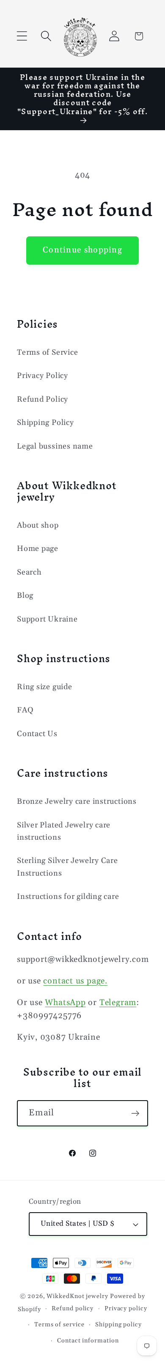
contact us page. (75, 981)
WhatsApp (65, 1002)
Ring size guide (44, 687)
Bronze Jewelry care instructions (77, 801)
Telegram (117, 1002)
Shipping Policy (45, 422)
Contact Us (37, 734)
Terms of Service (47, 352)
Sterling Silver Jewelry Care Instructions (67, 867)
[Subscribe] (135, 1113)
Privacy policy (125, 1308)
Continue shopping (82, 250)
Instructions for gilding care (68, 896)
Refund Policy (42, 399)
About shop (38, 525)
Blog (25, 595)
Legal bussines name (55, 446)
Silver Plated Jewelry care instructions (63, 831)
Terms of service (59, 1324)
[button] (22, 36)
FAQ (25, 710)
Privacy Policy (42, 376)
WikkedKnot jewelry (77, 1296)
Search (29, 572)
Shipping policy (118, 1324)
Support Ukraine (47, 619)
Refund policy (73, 1308)
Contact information (87, 1341)
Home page (37, 548)
